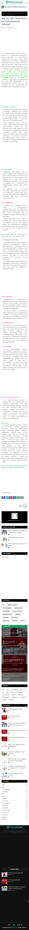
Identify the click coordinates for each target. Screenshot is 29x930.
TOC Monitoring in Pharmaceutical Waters (17, 544)
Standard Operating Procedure (17, 70)
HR (3, 605)
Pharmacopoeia (5, 694)
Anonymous (5, 27)
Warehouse (14, 617)
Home (4, 13)
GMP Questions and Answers (15, 537)
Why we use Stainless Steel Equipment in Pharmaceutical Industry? (14, 466)
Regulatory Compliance (9, 107)
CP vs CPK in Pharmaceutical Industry (15, 774)
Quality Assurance (10, 13)
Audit (3, 689)
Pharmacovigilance (12, 605)
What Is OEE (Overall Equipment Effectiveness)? (11, 677)
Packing (22, 620)
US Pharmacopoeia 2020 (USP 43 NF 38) (13, 669)
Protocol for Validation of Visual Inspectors (16, 752)
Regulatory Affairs (7, 614)
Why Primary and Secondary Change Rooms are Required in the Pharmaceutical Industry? (15, 7)
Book (8, 689)
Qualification (20, 694)
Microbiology (6, 611)
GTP (3, 692)
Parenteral (14, 620)
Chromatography (7, 608)
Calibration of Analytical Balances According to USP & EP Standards (17, 767)
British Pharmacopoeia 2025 (10, 633)
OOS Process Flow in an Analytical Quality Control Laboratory (17, 531)
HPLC (7, 692)
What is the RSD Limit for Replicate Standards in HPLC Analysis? (17, 759)
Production (5, 617)
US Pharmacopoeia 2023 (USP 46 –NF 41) (13, 660)
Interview (12, 692)
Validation (17, 614)
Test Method (23, 697)
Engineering (6, 620)
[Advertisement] (14, 42)
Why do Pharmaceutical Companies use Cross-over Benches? (14, 235)
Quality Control (7, 169)
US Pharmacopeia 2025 (9, 642)
